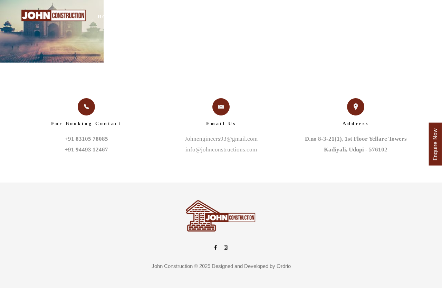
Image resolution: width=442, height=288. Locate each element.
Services (216, 16)
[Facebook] (215, 248)
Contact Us (392, 16)
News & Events (340, 16)
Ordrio (284, 266)
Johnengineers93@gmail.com (221, 139)
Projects (178, 16)
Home (107, 16)
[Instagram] (225, 248)
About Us (139, 16)
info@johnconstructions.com (221, 149)
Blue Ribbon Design (273, 16)
